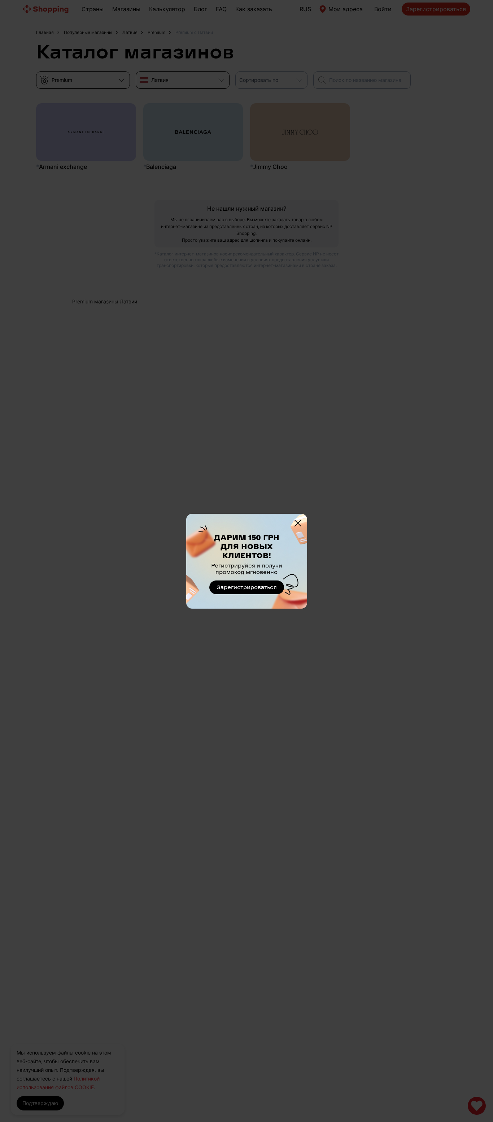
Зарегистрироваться (247, 587)
